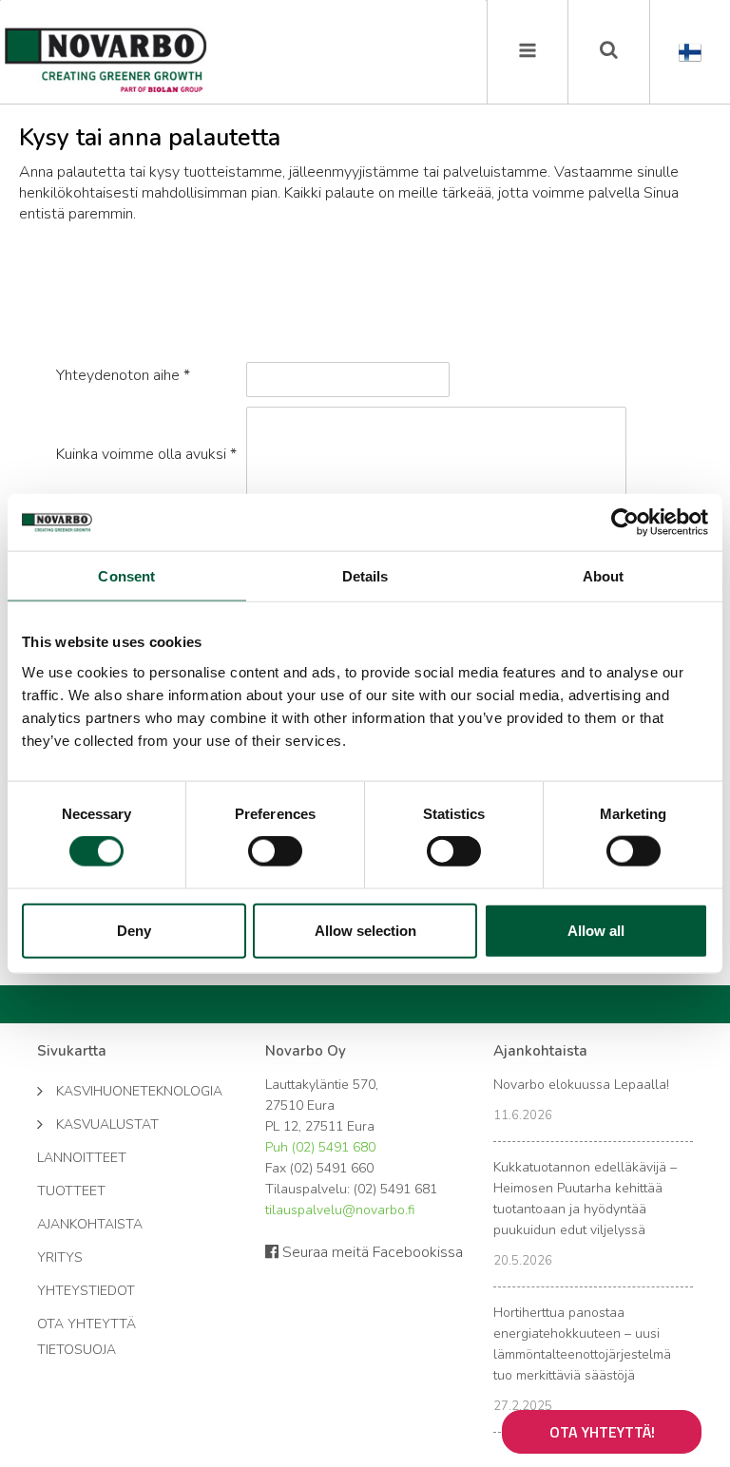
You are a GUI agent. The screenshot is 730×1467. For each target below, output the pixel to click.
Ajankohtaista (90, 1224)
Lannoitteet (81, 1158)
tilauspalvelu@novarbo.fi (339, 1210)
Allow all (595, 930)
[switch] (275, 851)
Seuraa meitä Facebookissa (371, 1252)
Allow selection (365, 930)
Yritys (60, 1257)
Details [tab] (365, 576)
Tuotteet (71, 1191)
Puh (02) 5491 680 (320, 1147)
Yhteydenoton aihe (123, 375)
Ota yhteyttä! (602, 1431)
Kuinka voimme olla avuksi (146, 454)
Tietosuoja (76, 1350)
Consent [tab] (126, 576)
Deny (134, 930)
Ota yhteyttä (86, 1324)
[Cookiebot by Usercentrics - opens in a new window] (625, 522)
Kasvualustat (107, 1124)
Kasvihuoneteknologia (129, 1091)
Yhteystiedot (86, 1291)
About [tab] (603, 576)
